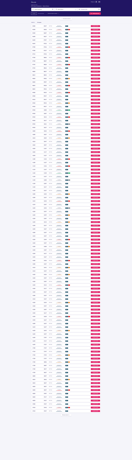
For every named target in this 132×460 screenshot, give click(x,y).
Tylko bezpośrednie (41, 13)
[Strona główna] (33, 2)
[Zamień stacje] (75, 9)
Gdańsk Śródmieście (37, 6)
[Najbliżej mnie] (52, 9)
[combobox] (42, 9)
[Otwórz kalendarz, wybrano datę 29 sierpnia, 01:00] (99, 9)
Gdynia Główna (46, 6)
